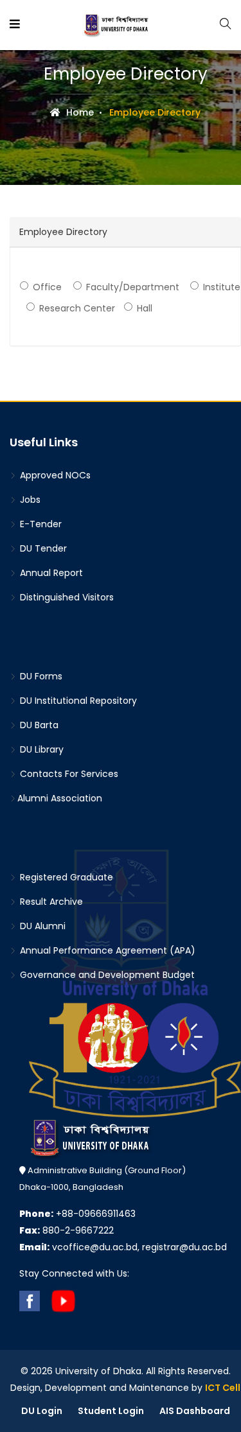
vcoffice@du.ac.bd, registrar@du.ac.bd (123, 1247)
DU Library (40, 749)
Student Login (111, 1410)
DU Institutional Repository (77, 700)
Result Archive (50, 901)
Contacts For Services (67, 773)
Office (47, 287)
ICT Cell (222, 1387)
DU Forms (39, 676)
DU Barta (37, 725)
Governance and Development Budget (106, 974)
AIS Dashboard (194, 1410)
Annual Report (50, 572)
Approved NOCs (54, 475)
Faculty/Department (132, 287)
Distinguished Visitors (65, 597)
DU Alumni (41, 926)
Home (79, 112)
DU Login (41, 1410)
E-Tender (39, 524)
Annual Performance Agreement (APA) (106, 950)
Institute (221, 287)
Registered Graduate (65, 877)
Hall (144, 308)
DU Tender (42, 548)
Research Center (77, 308)
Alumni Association (59, 798)
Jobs (28, 499)
